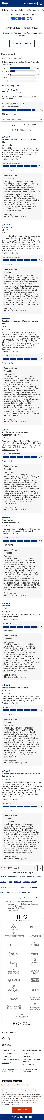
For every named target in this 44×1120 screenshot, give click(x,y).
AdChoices (5, 1063)
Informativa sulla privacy (27, 1100)
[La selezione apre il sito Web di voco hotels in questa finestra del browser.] (35, 953)
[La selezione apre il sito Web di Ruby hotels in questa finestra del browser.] (14, 962)
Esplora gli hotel (28, 1053)
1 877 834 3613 (25, 1071)
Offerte (5, 10)
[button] (41, 3)
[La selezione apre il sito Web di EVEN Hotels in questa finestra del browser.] (14, 980)
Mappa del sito (28, 1064)
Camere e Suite (17, 10)
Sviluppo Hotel (7, 1053)
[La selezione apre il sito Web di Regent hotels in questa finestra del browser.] (35, 926)
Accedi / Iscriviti (32, 3)
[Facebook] (3, 1038)
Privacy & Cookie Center (10, 1059)
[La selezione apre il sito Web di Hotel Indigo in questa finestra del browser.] (35, 944)
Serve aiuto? (6, 1056)
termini (20, 1096)
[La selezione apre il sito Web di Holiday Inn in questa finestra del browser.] (14, 989)
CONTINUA (22, 1110)
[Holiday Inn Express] (5, 3)
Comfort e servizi (32, 10)
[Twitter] (9, 1038)
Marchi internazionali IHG (32, 1050)
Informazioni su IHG (8, 1050)
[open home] (1, 906)
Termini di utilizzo (29, 1056)
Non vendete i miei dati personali (31, 1060)
